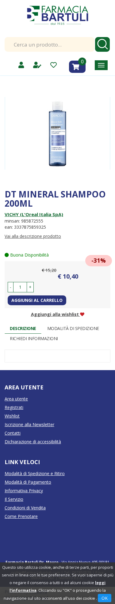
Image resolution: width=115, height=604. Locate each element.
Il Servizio (14, 499)
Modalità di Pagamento (28, 482)
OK (105, 598)
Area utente (16, 399)
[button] (10, 287)
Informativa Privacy (24, 490)
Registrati (14, 407)
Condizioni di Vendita (25, 508)
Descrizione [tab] (23, 328)
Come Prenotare (21, 516)
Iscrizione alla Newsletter (29, 424)
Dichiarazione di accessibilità (33, 442)
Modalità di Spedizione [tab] (73, 328)
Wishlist (12, 416)
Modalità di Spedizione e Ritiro (35, 473)
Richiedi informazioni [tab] (34, 338)
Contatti (13, 433)
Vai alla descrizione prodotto (33, 236)
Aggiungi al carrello (37, 300)
